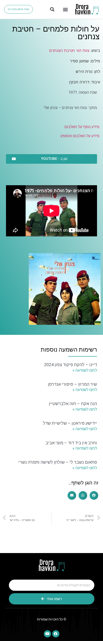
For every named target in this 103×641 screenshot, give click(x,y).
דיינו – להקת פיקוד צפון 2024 (70, 364)
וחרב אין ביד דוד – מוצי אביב (71, 442)
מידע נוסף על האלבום (81, 127)
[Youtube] (47, 633)
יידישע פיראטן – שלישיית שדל (70, 423)
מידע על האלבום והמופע (79, 136)
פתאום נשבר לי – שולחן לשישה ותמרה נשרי (57, 462)
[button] (65, 9)
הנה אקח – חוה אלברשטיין (73, 403)
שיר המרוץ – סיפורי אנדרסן (72, 384)
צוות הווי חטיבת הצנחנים (69, 50)
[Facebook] (55, 633)
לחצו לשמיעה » (85, 370)
